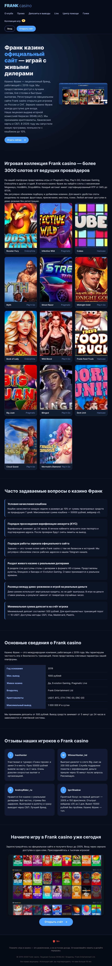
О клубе (9, 13)
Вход (9, 28)
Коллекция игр (14, 21)
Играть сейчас (14, 140)
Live (56, 13)
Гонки (86, 13)
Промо (21, 13)
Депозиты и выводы (39, 13)
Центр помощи (71, 13)
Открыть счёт (26, 28)
